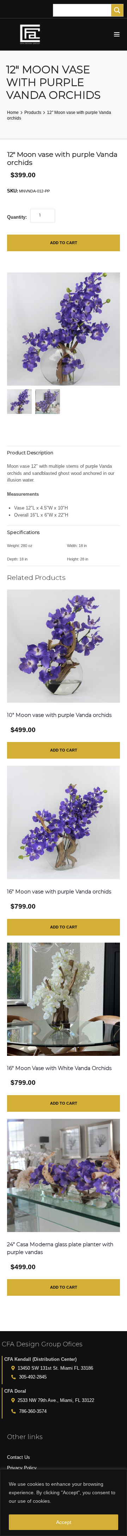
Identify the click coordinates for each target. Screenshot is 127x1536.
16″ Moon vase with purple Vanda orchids (59, 891)
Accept (63, 1522)
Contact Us (18, 1457)
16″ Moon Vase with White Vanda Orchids (59, 1068)
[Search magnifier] (117, 10)
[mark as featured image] (19, 401)
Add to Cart (63, 243)
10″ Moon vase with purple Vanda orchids (59, 715)
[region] (63, 1502)
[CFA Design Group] (31, 34)
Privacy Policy (22, 1468)
